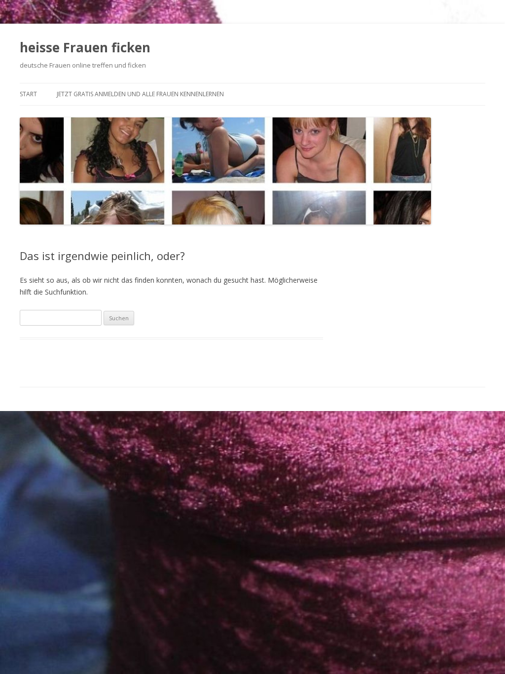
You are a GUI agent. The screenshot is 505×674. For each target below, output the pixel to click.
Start (28, 94)
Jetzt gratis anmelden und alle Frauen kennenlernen (140, 94)
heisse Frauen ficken (85, 47)
